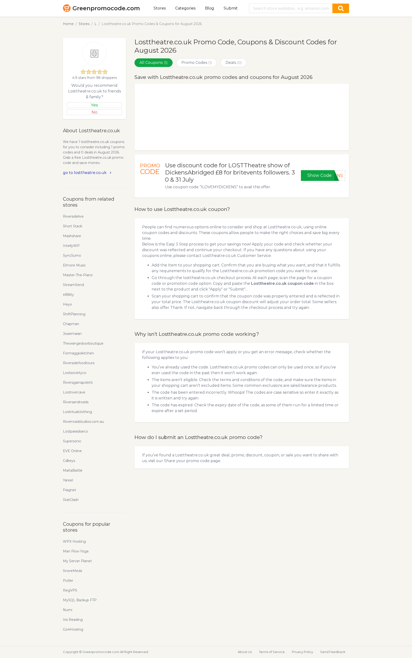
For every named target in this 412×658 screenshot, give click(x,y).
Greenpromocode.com (106, 8)
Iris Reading (73, 619)
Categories (185, 8)
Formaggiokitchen (78, 353)
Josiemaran (72, 334)
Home (68, 24)
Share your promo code (187, 461)
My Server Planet (77, 561)
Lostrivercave (74, 392)
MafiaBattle (72, 470)
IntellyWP (71, 246)
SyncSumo (72, 255)
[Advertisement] (241, 117)
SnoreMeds (72, 571)
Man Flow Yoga (75, 551)
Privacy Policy (302, 652)
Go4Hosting (73, 629)
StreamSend (73, 285)
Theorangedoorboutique (83, 343)
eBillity (68, 294)
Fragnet (69, 490)
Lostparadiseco (75, 431)
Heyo (67, 304)
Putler (68, 580)
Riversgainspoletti (78, 382)
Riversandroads (75, 402)
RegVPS (70, 590)
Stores (160, 8)
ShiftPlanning (74, 314)
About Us (245, 652)
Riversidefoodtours (78, 363)
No (95, 112)
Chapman (71, 324)
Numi (67, 610)
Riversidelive (73, 216)
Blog (209, 8)
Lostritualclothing (77, 412)
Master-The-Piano (78, 275)
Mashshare (72, 236)
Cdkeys (69, 461)
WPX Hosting (74, 541)
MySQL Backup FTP (80, 600)
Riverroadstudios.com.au (83, 421)
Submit (231, 8)
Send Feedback (332, 652)
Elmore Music (74, 265)
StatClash (71, 500)
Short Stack (72, 226)
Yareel (68, 480)
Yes (94, 105)
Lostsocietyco (74, 373)
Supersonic (72, 441)
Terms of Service (272, 652)
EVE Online (72, 451)
